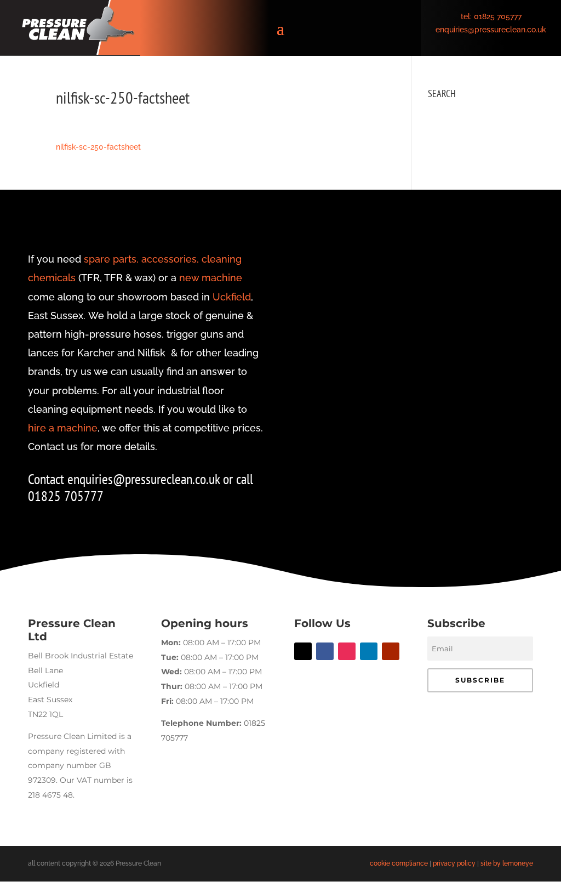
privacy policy (454, 863)
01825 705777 (498, 16)
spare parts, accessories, (141, 259)
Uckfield (232, 297)
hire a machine (63, 428)
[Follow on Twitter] (303, 651)
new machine (210, 277)
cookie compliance (399, 863)
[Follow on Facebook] (325, 651)
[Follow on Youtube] (390, 651)
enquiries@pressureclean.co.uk (491, 29)
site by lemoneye (506, 863)
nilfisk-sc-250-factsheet (98, 147)
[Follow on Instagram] (347, 651)
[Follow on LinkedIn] (368, 651)
